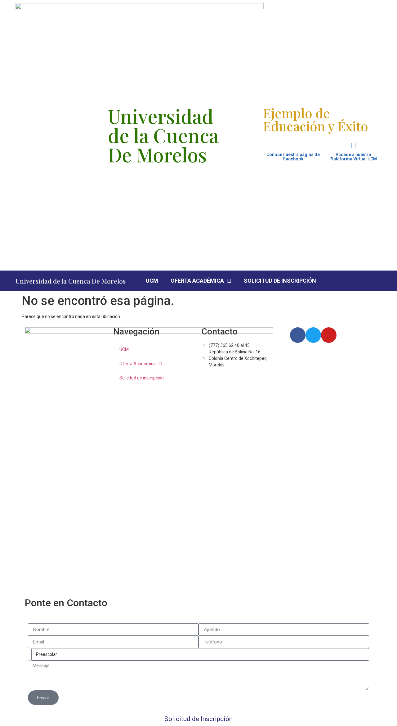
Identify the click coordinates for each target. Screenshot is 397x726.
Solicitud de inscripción (280, 280)
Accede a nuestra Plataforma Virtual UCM (353, 156)
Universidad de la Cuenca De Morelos (71, 280)
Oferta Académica (197, 280)
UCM (152, 280)
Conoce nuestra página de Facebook (293, 156)
